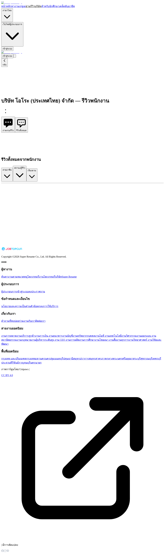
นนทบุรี (59, 358)
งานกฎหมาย (24, 339)
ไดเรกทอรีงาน (36, 276)
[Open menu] (14, 56)
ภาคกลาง (107, 358)
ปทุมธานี (68, 358)
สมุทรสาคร (95, 358)
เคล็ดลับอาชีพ (67, 6)
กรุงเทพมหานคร (35, 358)
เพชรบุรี (156, 358)
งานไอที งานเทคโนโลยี (108, 335)
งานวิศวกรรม (129, 335)
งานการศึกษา (87, 339)
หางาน (15, 6)
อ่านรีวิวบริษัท (33, 6)
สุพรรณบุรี (146, 358)
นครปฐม (50, 358)
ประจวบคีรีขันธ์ (10, 362)
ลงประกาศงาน (36, 291)
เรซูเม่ (22, 6)
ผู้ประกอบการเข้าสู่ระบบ (14, 291)
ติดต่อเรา (40, 321)
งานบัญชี (68, 335)
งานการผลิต (72, 339)
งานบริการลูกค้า (26, 335)
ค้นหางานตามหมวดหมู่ (14, 276)
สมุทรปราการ (81, 358)
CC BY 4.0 (7, 375)
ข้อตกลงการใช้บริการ (46, 306)
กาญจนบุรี (24, 362)
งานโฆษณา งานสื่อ (106, 339)
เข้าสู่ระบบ (7, 48)
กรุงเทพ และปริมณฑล (13, 358)
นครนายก (36, 362)
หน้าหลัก (6, 6)
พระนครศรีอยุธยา (123, 358)
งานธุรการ (123, 339)
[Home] (11, 2)
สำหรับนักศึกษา (50, 6)
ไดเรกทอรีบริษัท (53, 276)
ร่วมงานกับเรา (27, 321)
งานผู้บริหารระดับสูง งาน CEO (48, 339)
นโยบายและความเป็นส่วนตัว (17, 306)
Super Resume (69, 276)
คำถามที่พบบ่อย (10, 321)
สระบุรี (137, 358)
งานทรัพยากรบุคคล (84, 335)
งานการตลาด (9, 335)
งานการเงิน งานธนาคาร (49, 335)
